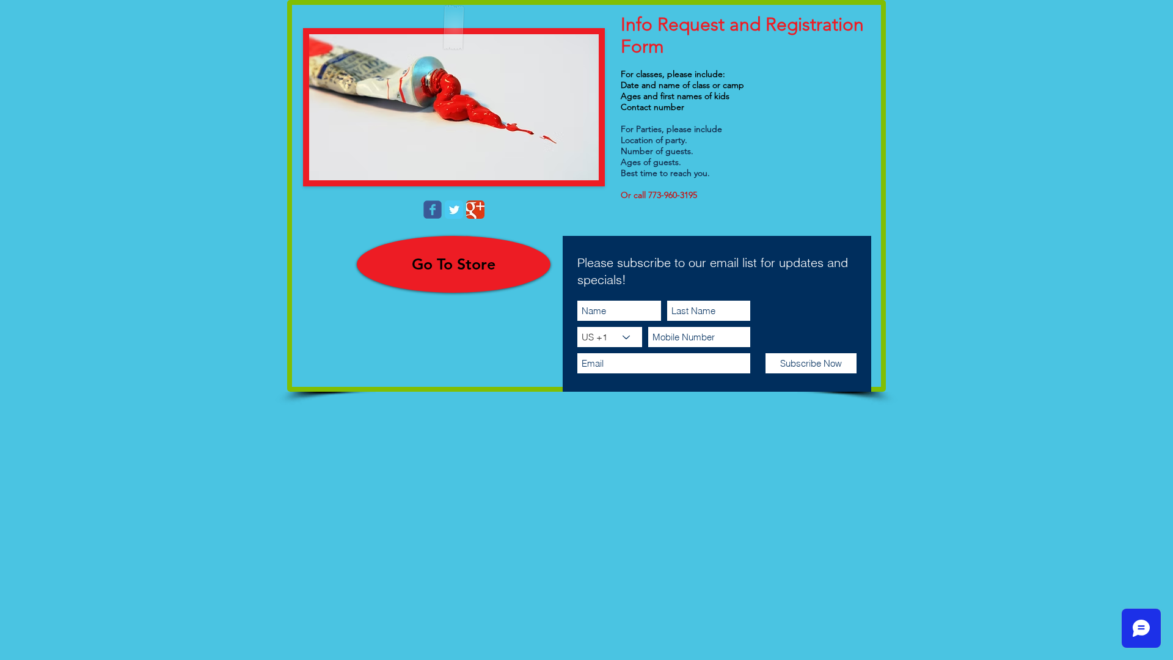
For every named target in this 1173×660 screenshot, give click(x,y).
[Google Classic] (475, 209)
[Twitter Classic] (454, 209)
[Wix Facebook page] (432, 209)
